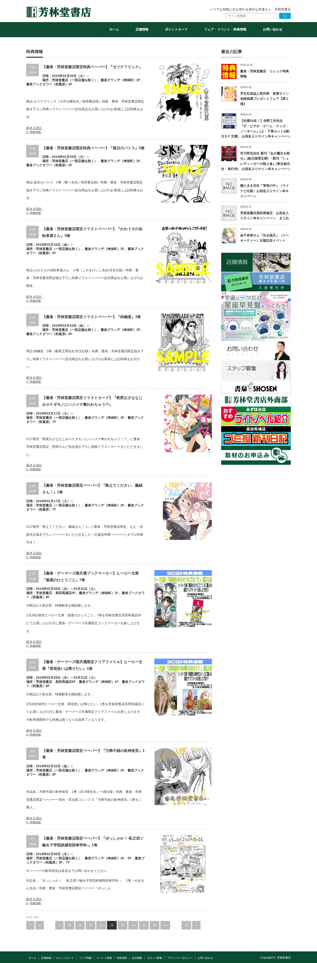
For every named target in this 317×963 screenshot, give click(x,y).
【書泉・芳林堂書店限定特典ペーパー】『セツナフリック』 (92, 67)
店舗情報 (142, 29)
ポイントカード (176, 29)
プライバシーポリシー (180, 957)
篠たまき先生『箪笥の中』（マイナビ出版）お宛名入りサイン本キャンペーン (264, 191)
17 (143, 925)
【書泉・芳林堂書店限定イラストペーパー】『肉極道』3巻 (91, 317)
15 (122, 925)
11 (80, 925)
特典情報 (35, 132)
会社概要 (137, 957)
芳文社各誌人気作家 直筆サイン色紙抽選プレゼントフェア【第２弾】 (264, 99)
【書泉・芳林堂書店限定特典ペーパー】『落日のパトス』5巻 (93, 148)
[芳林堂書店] (58, 12)
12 (90, 925)
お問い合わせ (272, 29)
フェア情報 (85, 957)
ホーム (114, 29)
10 (69, 925)
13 (101, 925)
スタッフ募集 (154, 957)
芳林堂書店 (284, 957)
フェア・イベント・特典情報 (225, 29)
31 (186, 925)
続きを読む (34, 128)
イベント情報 (104, 957)
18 (154, 925)
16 (133, 925)
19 (165, 925)
